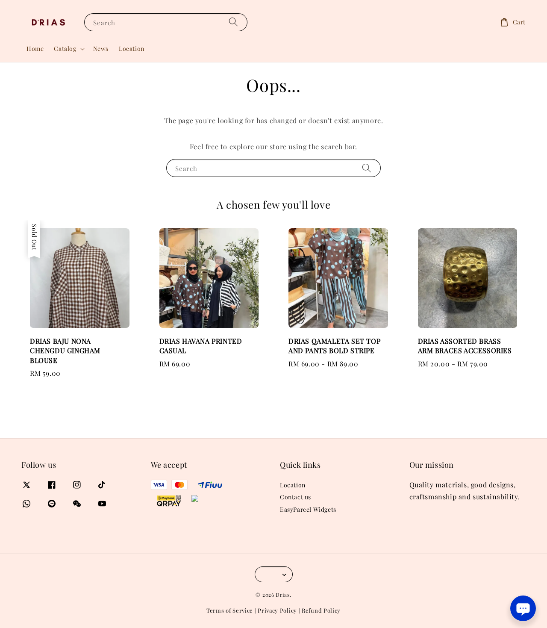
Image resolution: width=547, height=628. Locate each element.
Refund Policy (321, 610)
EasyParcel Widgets (308, 509)
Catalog (65, 49)
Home (35, 48)
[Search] (233, 22)
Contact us (295, 497)
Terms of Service (229, 610)
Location (131, 48)
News (101, 48)
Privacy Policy (277, 610)
